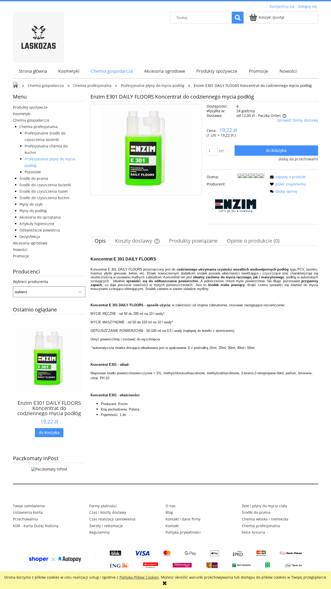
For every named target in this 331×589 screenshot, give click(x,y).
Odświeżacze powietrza (39, 230)
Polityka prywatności (183, 532)
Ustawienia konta (28, 512)
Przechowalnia (25, 519)
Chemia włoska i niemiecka (265, 519)
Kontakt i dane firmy (183, 519)
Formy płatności (103, 505)
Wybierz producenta (30, 282)
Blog (169, 512)
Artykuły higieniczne (36, 223)
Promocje (21, 256)
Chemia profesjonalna (38, 126)
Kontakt (172, 525)
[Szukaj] (238, 18)
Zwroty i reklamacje (106, 525)
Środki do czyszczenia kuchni (44, 197)
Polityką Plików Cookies (139, 577)
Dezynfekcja (29, 236)
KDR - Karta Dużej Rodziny (35, 525)
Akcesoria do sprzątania (40, 217)
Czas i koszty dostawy (107, 512)
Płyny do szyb (31, 204)
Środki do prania (33, 178)
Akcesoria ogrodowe (30, 243)
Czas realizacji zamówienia (112, 519)
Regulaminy (99, 532)
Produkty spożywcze (30, 107)
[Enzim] (236, 205)
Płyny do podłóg (33, 210)
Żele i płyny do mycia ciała (264, 505)
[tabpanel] (204, 335)
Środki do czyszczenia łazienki (45, 184)
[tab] (101, 240)
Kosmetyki (22, 113)
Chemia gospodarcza (31, 120)
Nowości (20, 249)
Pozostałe (33, 171)
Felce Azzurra (253, 532)
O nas (171, 505)
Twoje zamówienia (29, 505)
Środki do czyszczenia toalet (43, 191)
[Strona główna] (38, 36)
